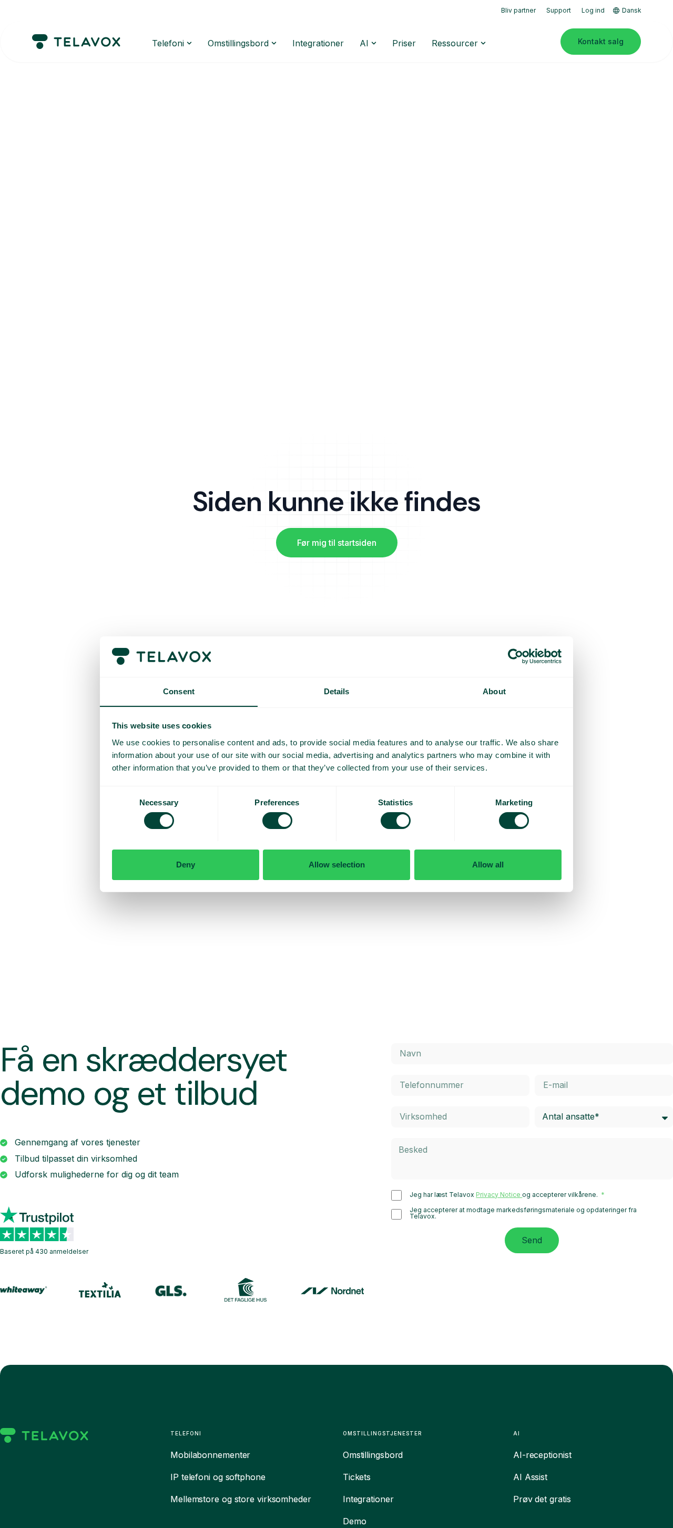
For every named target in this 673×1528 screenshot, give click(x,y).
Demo (354, 1521)
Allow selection (337, 864)
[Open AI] (373, 43)
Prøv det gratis (542, 1499)
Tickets (357, 1477)
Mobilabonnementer (210, 1455)
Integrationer (368, 1499)
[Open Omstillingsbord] (274, 43)
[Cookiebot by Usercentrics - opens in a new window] (516, 656)
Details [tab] (337, 690)
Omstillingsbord (373, 1455)
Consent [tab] (179, 690)
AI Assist (530, 1477)
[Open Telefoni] (189, 43)
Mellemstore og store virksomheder (240, 1499)
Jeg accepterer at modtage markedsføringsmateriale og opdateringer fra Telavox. (523, 1213)
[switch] (277, 820)
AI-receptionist (542, 1455)
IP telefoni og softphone (218, 1477)
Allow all (488, 864)
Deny (185, 864)
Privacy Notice (499, 1195)
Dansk (631, 10)
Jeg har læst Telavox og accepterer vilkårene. (504, 1195)
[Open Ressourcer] (483, 43)
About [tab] (494, 690)
